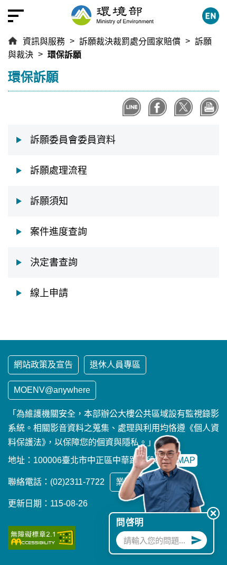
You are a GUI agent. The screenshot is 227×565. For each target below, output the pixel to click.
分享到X (183, 107)
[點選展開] (16, 16)
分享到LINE (131, 107)
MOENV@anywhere (52, 389)
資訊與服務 (44, 41)
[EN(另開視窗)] (210, 15)
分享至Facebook (157, 107)
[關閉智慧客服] (213, 513)
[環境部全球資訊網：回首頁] (112, 15)
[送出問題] (196, 540)
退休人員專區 (115, 364)
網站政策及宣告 (43, 364)
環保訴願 (64, 54)
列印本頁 (209, 107)
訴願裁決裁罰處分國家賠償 (130, 41)
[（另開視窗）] (41, 538)
